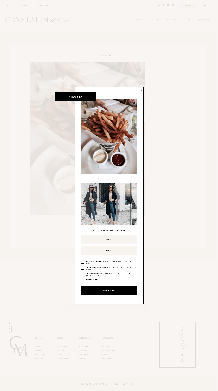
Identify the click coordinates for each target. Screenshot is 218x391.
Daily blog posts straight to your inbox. (109, 262)
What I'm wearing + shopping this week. (111, 268)
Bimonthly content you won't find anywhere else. (110, 274)
